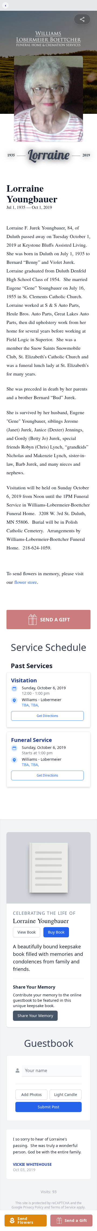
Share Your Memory (35, 1015)
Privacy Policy (33, 1207)
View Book (27, 932)
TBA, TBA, (30, 705)
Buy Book (56, 932)
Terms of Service (63, 1207)
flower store (25, 582)
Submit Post (48, 1106)
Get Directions (47, 715)
